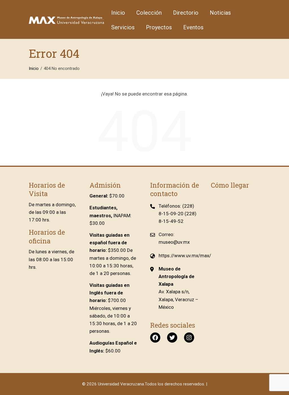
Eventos (193, 27)
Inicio (118, 12)
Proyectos (159, 27)
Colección (149, 12)
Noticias (220, 12)
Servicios (123, 27)
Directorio (185, 12)
